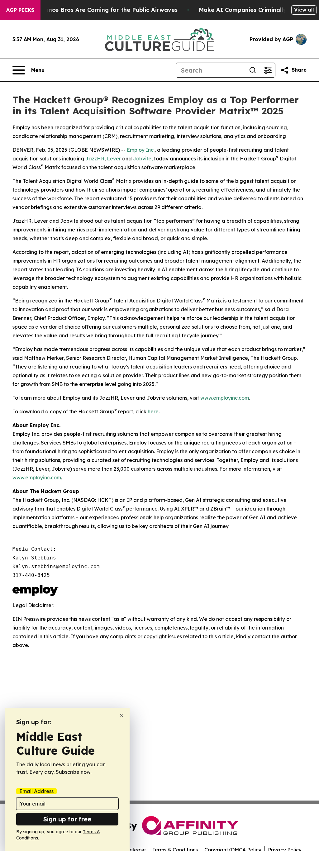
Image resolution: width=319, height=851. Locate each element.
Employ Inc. (141, 150)
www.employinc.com (224, 398)
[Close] (122, 716)
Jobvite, (143, 158)
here (153, 411)
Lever (114, 158)
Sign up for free (67, 819)
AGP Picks (20, 10)
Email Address (36, 791)
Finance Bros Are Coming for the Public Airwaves (107, 9)
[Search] (252, 70)
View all (304, 10)
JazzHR (94, 158)
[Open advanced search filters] (267, 70)
